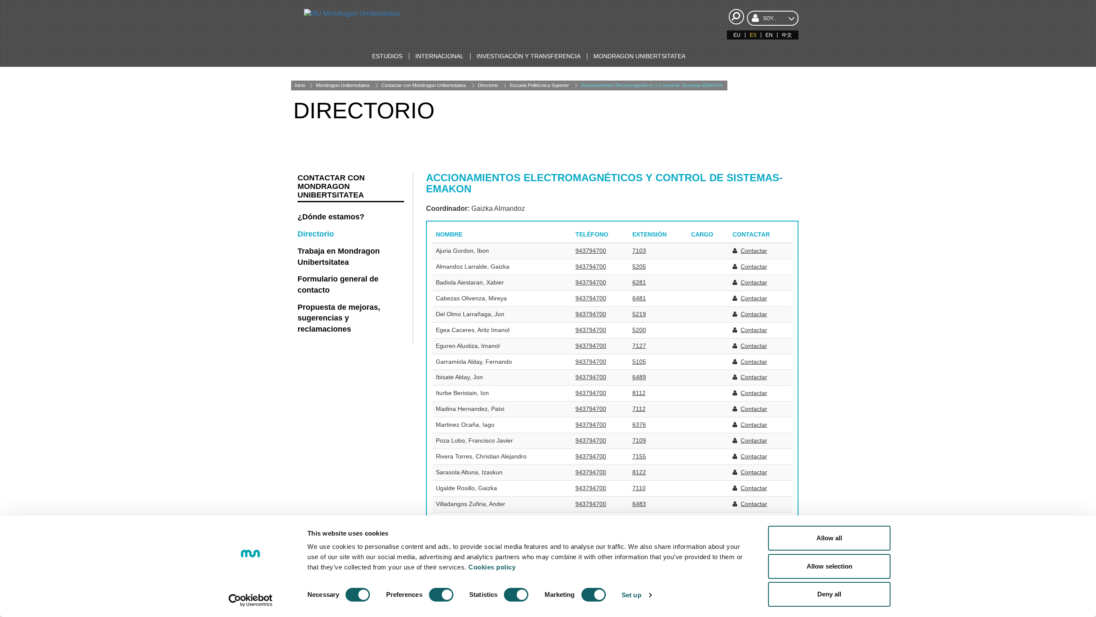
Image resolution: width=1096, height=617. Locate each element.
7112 (639, 408)
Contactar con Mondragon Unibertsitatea (423, 85)
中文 (787, 35)
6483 (639, 503)
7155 (639, 456)
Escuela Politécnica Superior (539, 85)
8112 (639, 392)
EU (737, 35)
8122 (639, 472)
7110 (639, 488)
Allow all (829, 538)
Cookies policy (491, 567)
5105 (639, 361)
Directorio (488, 85)
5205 (639, 266)
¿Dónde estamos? (331, 217)
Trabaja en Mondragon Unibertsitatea (339, 257)
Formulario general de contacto (338, 284)
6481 (639, 298)
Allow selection (829, 566)
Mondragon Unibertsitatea (342, 85)
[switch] (441, 595)
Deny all (829, 594)
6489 (639, 377)
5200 (639, 329)
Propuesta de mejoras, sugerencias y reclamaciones (339, 318)
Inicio (300, 85)
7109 (639, 440)
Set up (631, 595)
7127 (639, 345)
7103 (639, 250)
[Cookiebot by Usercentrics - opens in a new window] (250, 600)
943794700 (590, 250)
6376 (639, 424)
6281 (639, 282)
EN (769, 35)
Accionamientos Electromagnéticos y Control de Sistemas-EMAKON (652, 85)
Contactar (754, 250)
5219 (639, 314)
